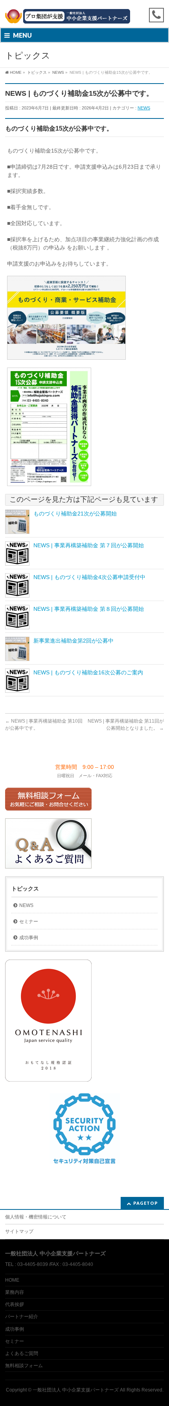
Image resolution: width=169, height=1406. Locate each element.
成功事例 (28, 937)
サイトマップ (19, 1231)
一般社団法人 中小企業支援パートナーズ (76, 1390)
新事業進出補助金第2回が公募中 (73, 640)
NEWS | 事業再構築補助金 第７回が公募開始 (88, 545)
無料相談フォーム (24, 1365)
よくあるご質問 (21, 1353)
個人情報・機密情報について (35, 1217)
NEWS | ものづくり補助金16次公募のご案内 (88, 672)
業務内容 (14, 1292)
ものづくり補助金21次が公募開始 (75, 513)
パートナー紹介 (21, 1316)
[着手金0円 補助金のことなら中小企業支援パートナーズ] (84, 14)
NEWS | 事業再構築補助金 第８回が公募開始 (88, 609)
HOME (12, 1280)
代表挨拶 (14, 1304)
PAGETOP (145, 1203)
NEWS (144, 108)
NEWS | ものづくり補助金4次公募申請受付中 (89, 577)
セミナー (28, 921)
